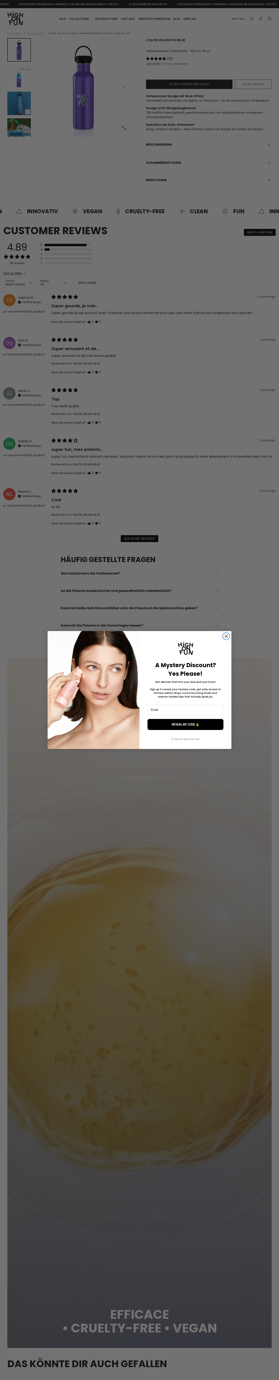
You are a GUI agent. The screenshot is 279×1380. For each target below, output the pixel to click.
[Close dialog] (226, 636)
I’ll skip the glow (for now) (185, 739)
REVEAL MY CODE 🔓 (185, 724)
